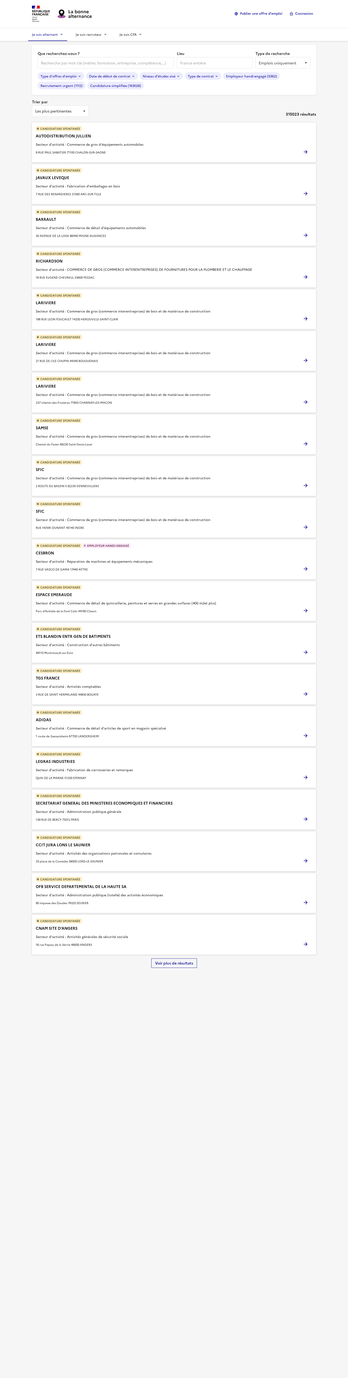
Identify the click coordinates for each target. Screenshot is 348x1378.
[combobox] (105, 62)
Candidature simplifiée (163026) (115, 85)
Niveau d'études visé (159, 76)
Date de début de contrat (109, 76)
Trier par (40, 101)
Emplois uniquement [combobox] (277, 62)
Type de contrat (201, 76)
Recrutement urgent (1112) (61, 85)
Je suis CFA (128, 34)
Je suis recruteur (89, 34)
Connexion (304, 13)
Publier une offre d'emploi (261, 13)
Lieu (180, 53)
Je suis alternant (45, 34)
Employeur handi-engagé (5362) (251, 76)
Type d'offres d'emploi (58, 76)
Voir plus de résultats (174, 963)
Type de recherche (272, 53)
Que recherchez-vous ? (59, 53)
